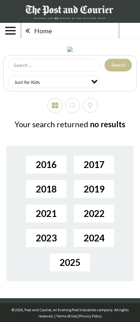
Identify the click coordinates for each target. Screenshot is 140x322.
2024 (94, 237)
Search (118, 65)
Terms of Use (66, 316)
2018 (46, 188)
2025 (70, 262)
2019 (94, 188)
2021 (46, 213)
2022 (94, 213)
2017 (94, 164)
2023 (46, 237)
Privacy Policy (90, 316)
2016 (46, 164)
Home (43, 31)
